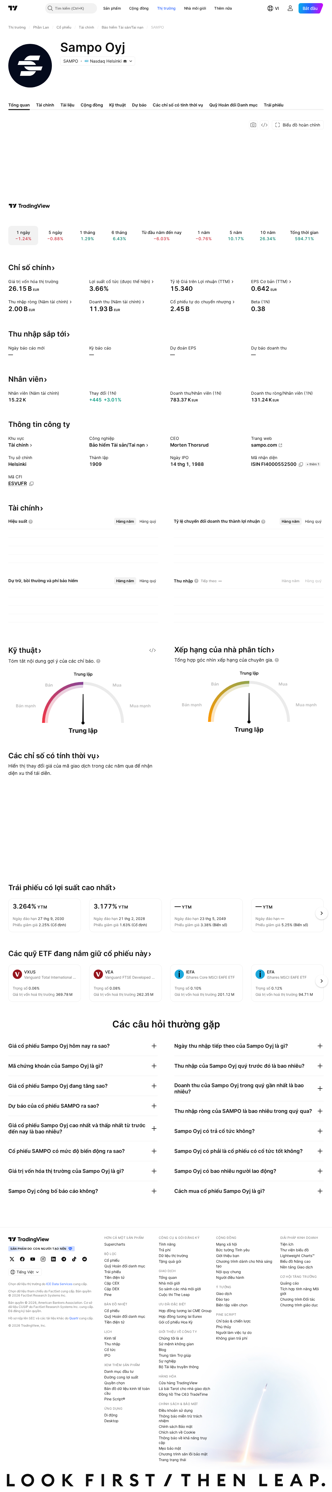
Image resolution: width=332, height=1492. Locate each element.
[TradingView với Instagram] (43, 1259)
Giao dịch (224, 1293)
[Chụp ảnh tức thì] (253, 124)
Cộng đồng (139, 8)
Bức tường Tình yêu (233, 1250)
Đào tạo (222, 1299)
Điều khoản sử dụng (176, 1410)
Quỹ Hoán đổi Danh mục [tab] (233, 104)
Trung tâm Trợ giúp (175, 1355)
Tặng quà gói (170, 1261)
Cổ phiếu (111, 1260)
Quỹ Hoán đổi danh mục (124, 1266)
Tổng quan (168, 1277)
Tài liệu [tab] (67, 104)
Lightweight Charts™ (297, 1255)
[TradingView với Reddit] (84, 1259)
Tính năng (167, 1244)
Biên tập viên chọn (231, 1305)
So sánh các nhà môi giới (180, 1289)
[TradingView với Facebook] (22, 1259)
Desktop (111, 1421)
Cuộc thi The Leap (174, 1294)
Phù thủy (223, 1327)
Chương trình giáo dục (299, 1305)
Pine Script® (114, 1399)
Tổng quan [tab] (19, 104)
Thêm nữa (223, 8)
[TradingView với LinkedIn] (53, 1259)
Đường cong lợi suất (121, 1377)
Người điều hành (230, 1277)
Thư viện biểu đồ (294, 1250)
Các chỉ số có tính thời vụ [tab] (178, 104)
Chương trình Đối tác (297, 1299)
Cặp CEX (111, 1283)
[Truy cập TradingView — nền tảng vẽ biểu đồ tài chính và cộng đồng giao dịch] (29, 206)
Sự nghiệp (167, 1361)
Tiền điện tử (114, 1277)
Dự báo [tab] (139, 104)
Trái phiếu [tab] (273, 104)
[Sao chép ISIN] (301, 464)
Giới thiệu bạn (227, 1255)
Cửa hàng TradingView (178, 1383)
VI (277, 8)
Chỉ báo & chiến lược (233, 1321)
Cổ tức (110, 1349)
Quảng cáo (289, 1283)
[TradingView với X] (12, 1259)
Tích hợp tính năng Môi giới (299, 1291)
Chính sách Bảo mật (175, 1426)
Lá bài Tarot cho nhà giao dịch (184, 1388)
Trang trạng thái (172, 1459)
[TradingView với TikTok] (74, 1259)
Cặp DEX (111, 1289)
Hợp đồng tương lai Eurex (180, 1316)
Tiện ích (286, 1244)
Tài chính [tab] (45, 104)
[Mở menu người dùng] (290, 8)
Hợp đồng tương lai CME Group (185, 1310)
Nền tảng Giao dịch (296, 1267)
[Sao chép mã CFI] (31, 483)
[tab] (125, 521)
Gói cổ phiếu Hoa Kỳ (176, 1322)
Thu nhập (112, 1344)
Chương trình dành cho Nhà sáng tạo (244, 1263)
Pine (108, 1294)
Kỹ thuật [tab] (117, 104)
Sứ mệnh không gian (176, 1344)
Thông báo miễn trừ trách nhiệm (180, 1418)
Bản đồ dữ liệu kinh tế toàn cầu (127, 1390)
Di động (110, 1415)
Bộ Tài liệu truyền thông (179, 1367)
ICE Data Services (59, 1284)
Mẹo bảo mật (170, 1448)
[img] (125, 61)
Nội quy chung (228, 1271)
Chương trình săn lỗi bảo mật (183, 1454)
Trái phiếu (112, 1271)
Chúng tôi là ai (171, 1338)
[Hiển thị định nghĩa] (61, 281)
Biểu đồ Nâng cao (295, 1261)
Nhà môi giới (195, 8)
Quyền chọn (114, 1383)
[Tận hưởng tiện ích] (264, 124)
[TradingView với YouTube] (32, 1259)
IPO (107, 1355)
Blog (162, 1349)
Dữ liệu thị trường (173, 1255)
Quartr (73, 1318)
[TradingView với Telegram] (63, 1259)
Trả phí (164, 1250)
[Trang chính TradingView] (13, 8)
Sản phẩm (112, 8)
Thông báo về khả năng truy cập (183, 1440)
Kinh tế (110, 1338)
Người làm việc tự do (234, 1332)
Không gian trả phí (231, 1338)
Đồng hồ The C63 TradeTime (183, 1394)
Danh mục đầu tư (119, 1371)
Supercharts (114, 1244)
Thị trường (166, 8)
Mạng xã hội (226, 1244)
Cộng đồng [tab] (92, 104)
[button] (124, 8)
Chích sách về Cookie (177, 1432)
